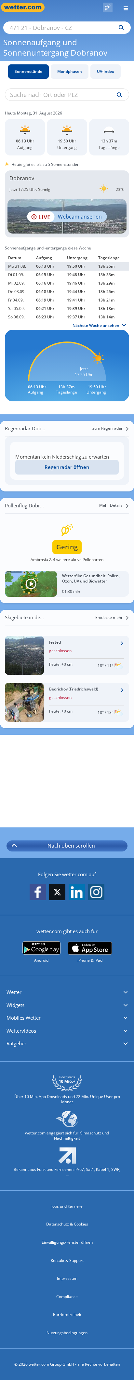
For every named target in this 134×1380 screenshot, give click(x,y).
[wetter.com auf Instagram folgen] (96, 892)
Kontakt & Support (67, 1260)
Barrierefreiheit (67, 1314)
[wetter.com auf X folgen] (57, 894)
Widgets (15, 1005)
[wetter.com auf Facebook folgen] (38, 892)
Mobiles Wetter (24, 1017)
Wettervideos (21, 1030)
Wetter (14, 992)
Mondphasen (69, 71)
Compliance (67, 1296)
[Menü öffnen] (123, 7)
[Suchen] (119, 27)
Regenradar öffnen (67, 467)
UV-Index (105, 71)
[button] (67, 992)
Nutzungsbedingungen (67, 1332)
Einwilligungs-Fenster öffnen (67, 1242)
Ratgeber (16, 1043)
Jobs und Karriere (67, 1206)
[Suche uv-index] (118, 95)
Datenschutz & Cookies (67, 1224)
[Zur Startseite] (26, 7)
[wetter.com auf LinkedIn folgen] (77, 892)
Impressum (67, 1278)
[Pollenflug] (108, 7)
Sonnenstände (28, 71)
